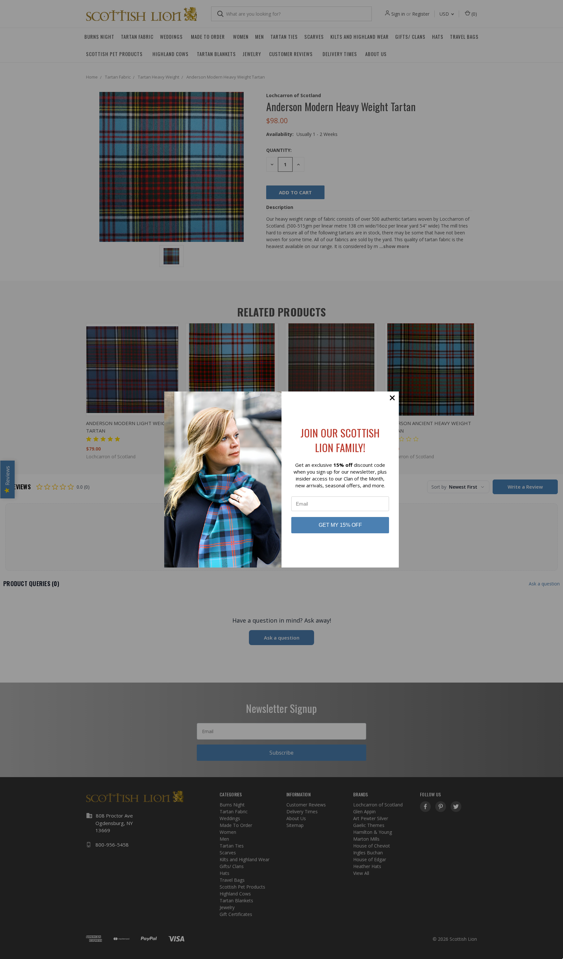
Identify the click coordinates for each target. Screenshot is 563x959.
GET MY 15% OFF (340, 525)
